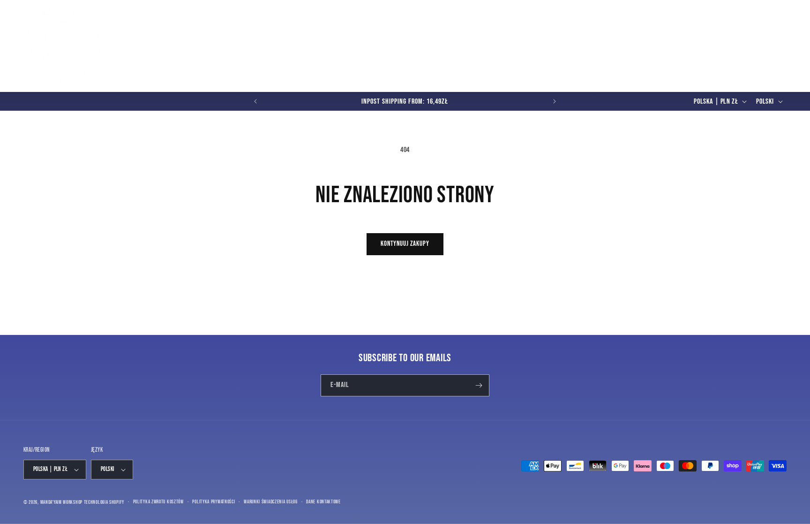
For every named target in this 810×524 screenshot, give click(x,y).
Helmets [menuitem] (497, 38)
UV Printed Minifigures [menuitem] (221, 38)
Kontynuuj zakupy (405, 243)
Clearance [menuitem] (642, 38)
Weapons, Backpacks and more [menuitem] (568, 38)
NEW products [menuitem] (164, 38)
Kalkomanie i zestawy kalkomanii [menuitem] (381, 38)
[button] (737, 46)
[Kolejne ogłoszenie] (554, 101)
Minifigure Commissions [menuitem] (155, 52)
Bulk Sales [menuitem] (679, 38)
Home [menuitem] (130, 38)
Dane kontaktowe (323, 502)
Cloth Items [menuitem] (462, 38)
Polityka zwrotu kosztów (158, 502)
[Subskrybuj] (478, 385)
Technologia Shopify (104, 502)
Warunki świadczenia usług (271, 502)
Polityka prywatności (213, 502)
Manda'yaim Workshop (61, 502)
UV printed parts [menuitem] (294, 38)
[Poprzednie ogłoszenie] (255, 101)
